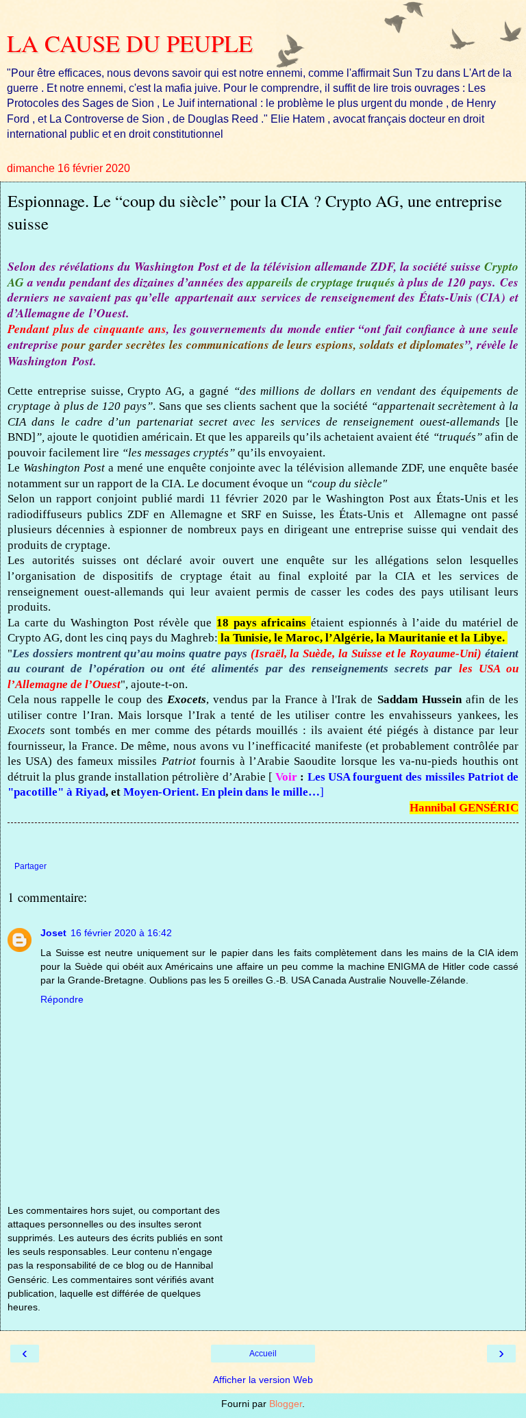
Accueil (263, 1353)
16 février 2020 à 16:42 (121, 932)
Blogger (285, 1403)
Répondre (62, 999)
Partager (30, 866)
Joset (53, 932)
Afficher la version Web (263, 1379)
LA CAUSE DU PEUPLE (130, 43)
